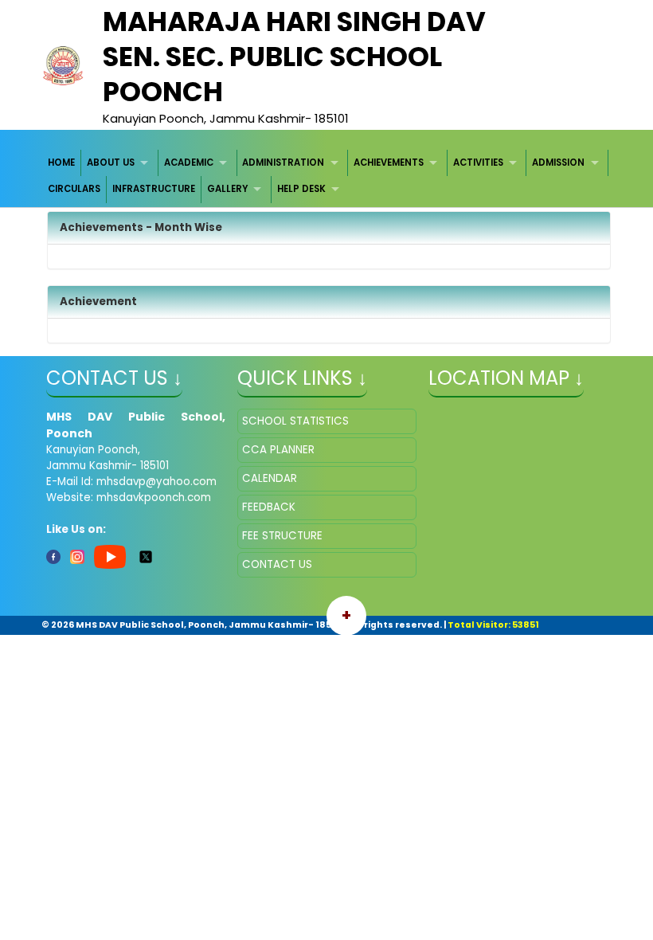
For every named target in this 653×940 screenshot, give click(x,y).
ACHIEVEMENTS (389, 162)
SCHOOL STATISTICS (295, 421)
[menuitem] (62, 163)
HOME (61, 162)
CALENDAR (269, 478)
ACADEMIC (188, 162)
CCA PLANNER (278, 449)
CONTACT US (277, 564)
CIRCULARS (74, 188)
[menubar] (327, 176)
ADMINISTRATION (283, 162)
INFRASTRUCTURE (153, 188)
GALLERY (227, 188)
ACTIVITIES (478, 162)
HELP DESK (301, 188)
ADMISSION (558, 162)
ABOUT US (111, 162)
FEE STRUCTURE (282, 535)
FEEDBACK (268, 507)
